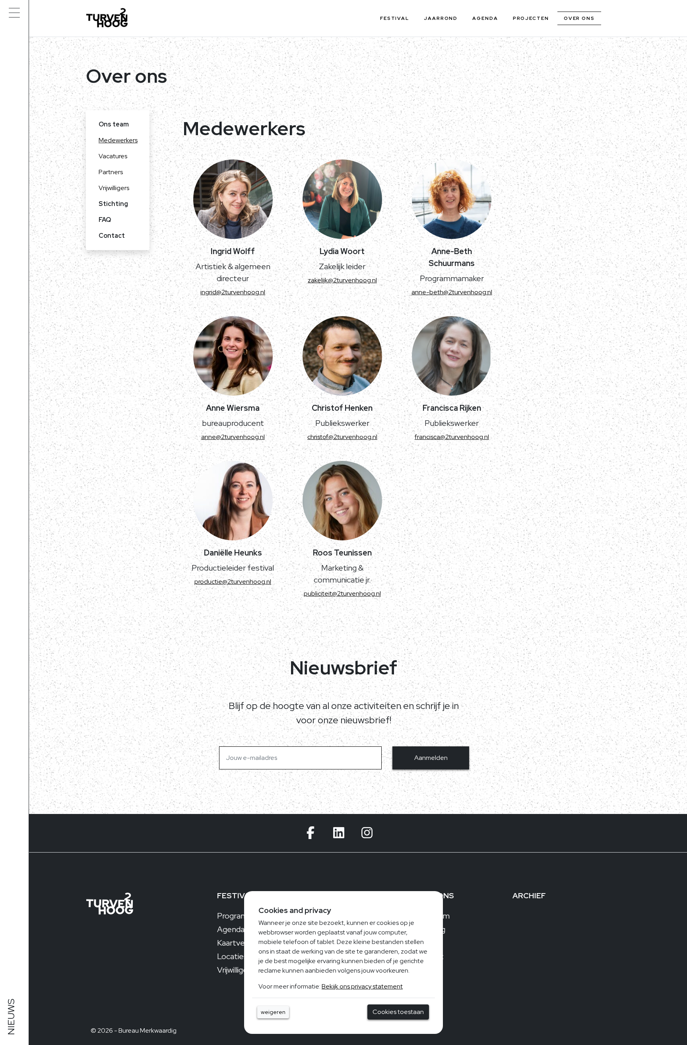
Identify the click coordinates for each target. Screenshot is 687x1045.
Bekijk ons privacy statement (362, 986)
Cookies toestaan (398, 1012)
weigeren (273, 1012)
